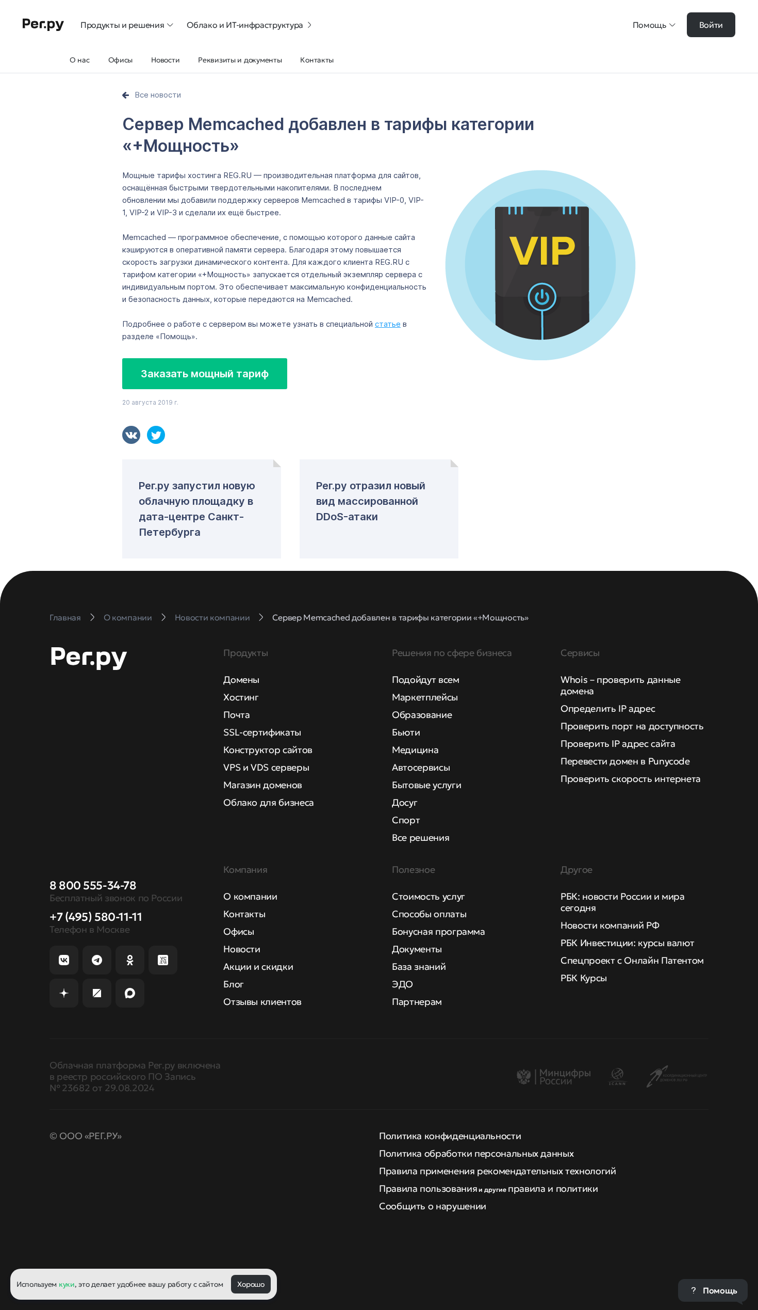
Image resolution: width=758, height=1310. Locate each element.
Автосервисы (421, 767)
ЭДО (402, 984)
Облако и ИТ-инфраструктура (245, 25)
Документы (417, 949)
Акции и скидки (258, 966)
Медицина (415, 750)
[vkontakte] (131, 435)
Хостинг (240, 697)
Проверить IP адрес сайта (618, 743)
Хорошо (250, 1284)
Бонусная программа (438, 931)
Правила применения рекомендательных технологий (497, 1171)
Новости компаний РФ (610, 925)
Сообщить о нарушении (432, 1206)
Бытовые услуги (426, 785)
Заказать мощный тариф (205, 374)
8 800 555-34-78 (93, 885)
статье (388, 324)
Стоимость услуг (428, 896)
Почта (236, 715)
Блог (233, 984)
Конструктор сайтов (267, 750)
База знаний (419, 966)
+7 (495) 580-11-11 (96, 917)
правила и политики (553, 1188)
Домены (241, 679)
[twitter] (156, 435)
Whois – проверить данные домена (620, 685)
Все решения (420, 837)
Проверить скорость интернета (631, 779)
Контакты (244, 914)
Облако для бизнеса (268, 802)
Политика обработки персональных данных (476, 1153)
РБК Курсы (584, 978)
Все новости (158, 95)
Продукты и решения (122, 25)
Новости (241, 949)
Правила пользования (428, 1188)
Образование (422, 715)
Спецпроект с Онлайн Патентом (632, 960)
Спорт (406, 820)
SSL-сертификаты (262, 732)
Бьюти (406, 732)
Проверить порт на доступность (632, 726)
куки (67, 1284)
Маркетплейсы (425, 697)
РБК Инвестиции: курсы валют (627, 943)
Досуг (404, 802)
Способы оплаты (429, 914)
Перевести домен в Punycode (625, 761)
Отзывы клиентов (262, 1002)
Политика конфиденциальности (450, 1136)
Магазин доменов (262, 785)
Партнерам (417, 1002)
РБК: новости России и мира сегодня (623, 902)
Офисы (238, 931)
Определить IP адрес (608, 708)
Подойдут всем (425, 679)
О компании (250, 896)
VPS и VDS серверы (266, 767)
